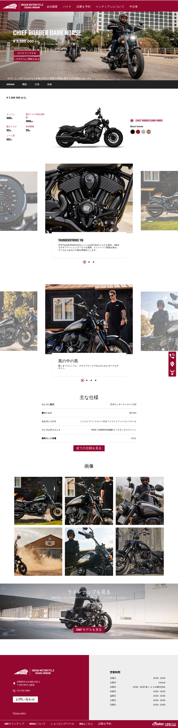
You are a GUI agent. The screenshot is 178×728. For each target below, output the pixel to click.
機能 (24, 84)
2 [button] (89, 262)
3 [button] (93, 262)
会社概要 (52, 7)
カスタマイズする (26, 53)
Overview (10, 84)
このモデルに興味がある (27, 59)
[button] (11, 213)
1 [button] (84, 262)
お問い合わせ (25, 699)
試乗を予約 (83, 7)
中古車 (134, 7)
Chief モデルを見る (89, 630)
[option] (89, 211)
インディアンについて (110, 7)
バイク (67, 7)
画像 (49, 84)
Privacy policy (19, 713)
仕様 (37, 84)
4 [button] (95, 380)
